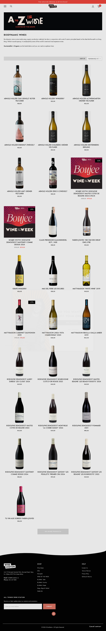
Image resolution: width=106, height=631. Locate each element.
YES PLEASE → (73, 317)
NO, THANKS (73, 324)
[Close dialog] (91, 287)
